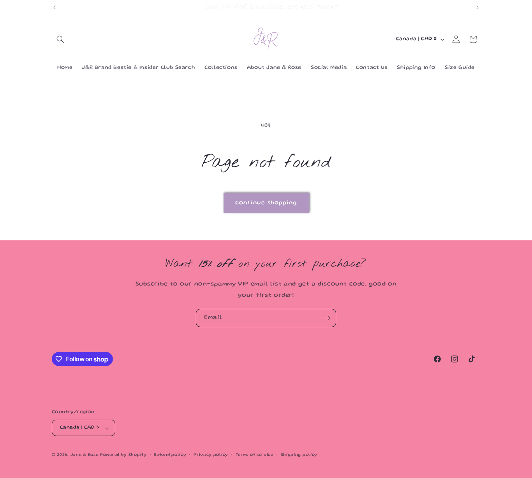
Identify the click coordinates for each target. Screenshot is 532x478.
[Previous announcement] (54, 7)
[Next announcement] (477, 7)
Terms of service (254, 455)
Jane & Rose (84, 455)
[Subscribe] (327, 318)
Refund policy (170, 455)
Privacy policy (211, 455)
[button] (60, 39)
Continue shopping (266, 203)
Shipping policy (299, 455)
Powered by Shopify (123, 455)
